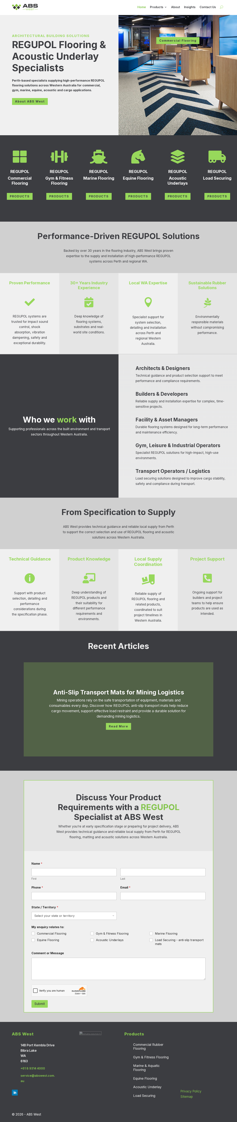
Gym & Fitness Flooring (112, 933)
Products (156, 7)
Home (141, 7)
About (175, 7)
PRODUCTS (20, 196)
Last (122, 878)
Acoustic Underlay (147, 1087)
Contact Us (208, 7)
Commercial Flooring (177, 40)
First (33, 878)
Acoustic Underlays (109, 940)
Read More (118, 726)
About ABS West (30, 101)
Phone (37, 887)
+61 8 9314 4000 (33, 1068)
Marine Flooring (166, 933)
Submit (39, 1004)
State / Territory (44, 907)
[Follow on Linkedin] (15, 1093)
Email (125, 887)
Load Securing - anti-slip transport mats (179, 942)
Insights (190, 7)
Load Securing (144, 1096)
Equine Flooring (48, 940)
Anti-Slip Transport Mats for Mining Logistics (118, 692)
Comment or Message (47, 953)
